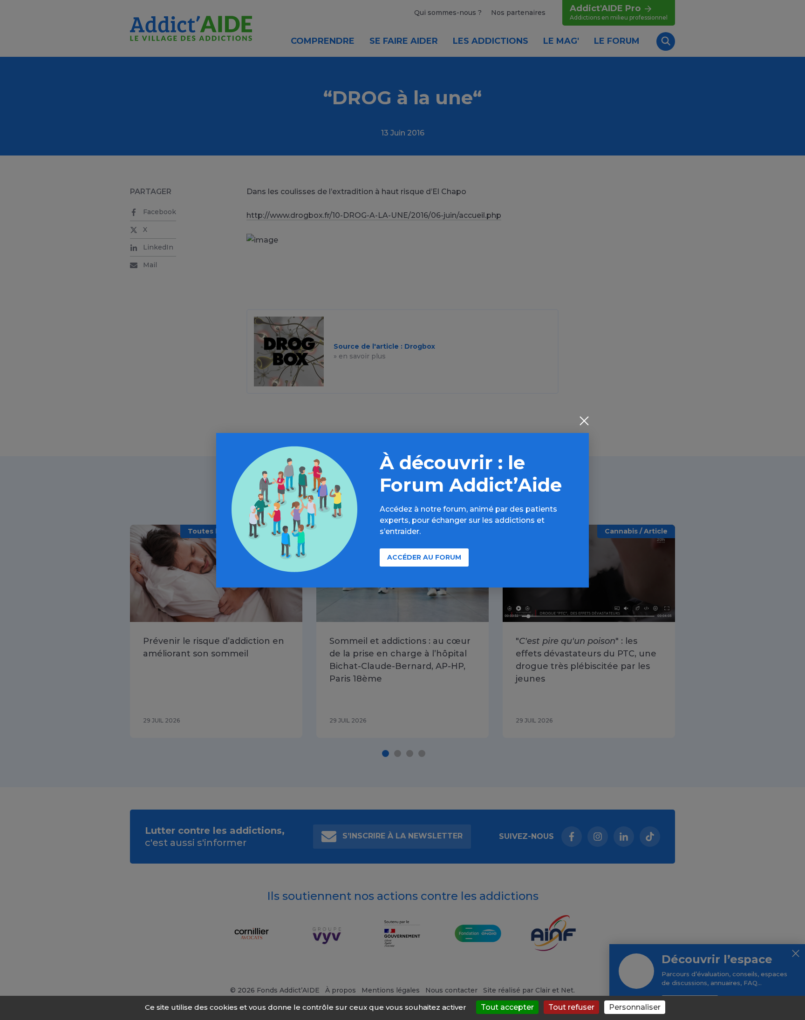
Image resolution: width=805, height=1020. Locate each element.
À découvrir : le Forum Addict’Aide (471, 473)
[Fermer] (584, 421)
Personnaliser (635, 1007)
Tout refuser (571, 1007)
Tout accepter (507, 1007)
